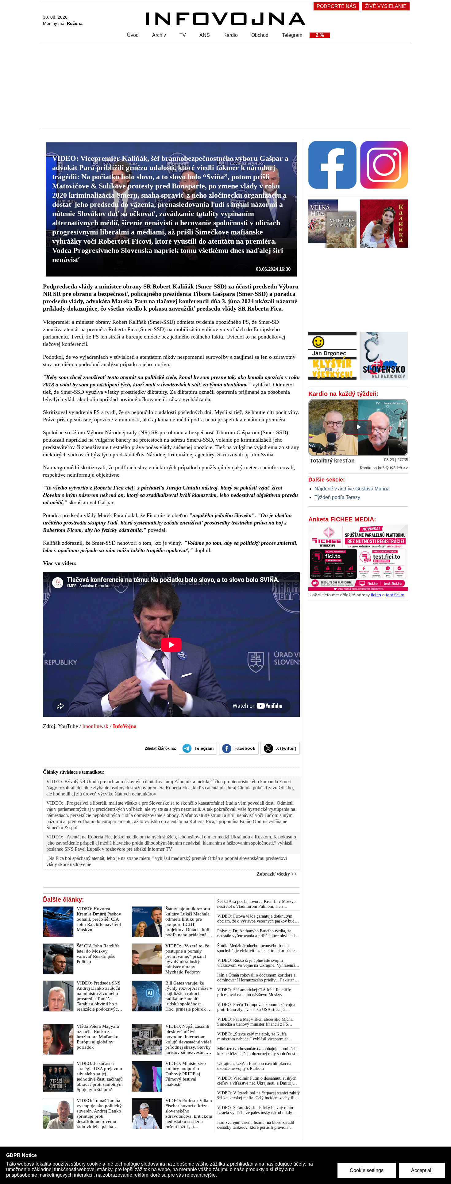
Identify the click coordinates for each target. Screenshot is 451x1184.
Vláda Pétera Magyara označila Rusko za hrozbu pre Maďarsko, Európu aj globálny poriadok (98, 1037)
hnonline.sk (95, 726)
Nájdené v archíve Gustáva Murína (352, 488)
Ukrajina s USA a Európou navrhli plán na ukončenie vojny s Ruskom (254, 1066)
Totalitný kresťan (332, 461)
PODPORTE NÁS (336, 6)
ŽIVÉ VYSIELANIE (386, 6)
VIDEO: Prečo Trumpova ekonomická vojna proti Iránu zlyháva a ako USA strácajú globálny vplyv (256, 1007)
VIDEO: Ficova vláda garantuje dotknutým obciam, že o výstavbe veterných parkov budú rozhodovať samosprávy (257, 919)
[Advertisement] (224, 86)
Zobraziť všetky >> (276, 873)
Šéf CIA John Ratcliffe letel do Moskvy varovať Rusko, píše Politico (98, 953)
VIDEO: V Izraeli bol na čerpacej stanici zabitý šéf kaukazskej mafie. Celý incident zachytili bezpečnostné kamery (258, 1096)
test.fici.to (395, 594)
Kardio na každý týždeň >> (384, 468)
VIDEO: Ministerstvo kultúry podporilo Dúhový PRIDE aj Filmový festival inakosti (185, 1074)
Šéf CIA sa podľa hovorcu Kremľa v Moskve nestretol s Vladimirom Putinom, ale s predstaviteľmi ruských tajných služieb (256, 904)
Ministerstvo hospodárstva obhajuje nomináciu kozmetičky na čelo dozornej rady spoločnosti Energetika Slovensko (257, 1051)
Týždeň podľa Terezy (337, 497)
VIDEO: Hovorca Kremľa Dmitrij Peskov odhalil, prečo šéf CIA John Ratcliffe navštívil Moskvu (99, 919)
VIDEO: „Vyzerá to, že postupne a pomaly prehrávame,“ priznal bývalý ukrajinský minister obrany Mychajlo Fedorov (187, 958)
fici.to (376, 594)
